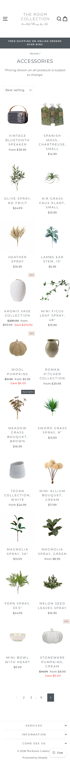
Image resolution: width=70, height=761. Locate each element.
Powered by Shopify (35, 757)
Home (34, 53)
